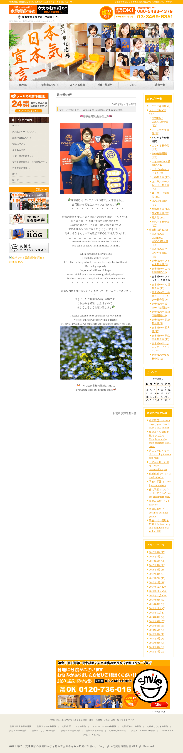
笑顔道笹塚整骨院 (17, 730)
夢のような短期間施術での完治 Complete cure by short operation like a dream (159, 439)
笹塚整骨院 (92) (160, 213)
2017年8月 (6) (156, 604)
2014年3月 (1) (156, 638)
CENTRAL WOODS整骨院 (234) (160, 122)
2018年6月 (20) (157, 561)
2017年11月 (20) (158, 591)
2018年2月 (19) (157, 578)
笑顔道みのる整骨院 (46, 726)
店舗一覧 (115, 720)
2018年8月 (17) (157, 552)
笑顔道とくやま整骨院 (157, 726)
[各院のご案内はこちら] (113, 708)
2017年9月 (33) (157, 599)
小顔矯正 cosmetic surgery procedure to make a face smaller (159, 424)
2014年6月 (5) (156, 625)
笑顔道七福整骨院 (117, 730)
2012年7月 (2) (156, 651)
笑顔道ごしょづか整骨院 (44, 730)
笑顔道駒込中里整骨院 (20, 726)
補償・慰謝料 (95, 720)
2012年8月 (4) (156, 647)
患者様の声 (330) (158, 229)
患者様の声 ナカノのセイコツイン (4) (160, 347)
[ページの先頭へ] (163, 712)
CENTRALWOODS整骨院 (104, 726)
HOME (52, 720)
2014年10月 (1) (157, 612)
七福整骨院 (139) (161, 177)
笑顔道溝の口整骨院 (131, 726)
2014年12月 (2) (157, 608)
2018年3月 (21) (157, 573)
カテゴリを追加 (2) (159, 106)
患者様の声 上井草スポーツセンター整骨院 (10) (161, 296)
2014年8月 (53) (157, 621)
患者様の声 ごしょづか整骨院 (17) (161, 253)
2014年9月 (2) (156, 617)
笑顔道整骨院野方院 (70, 730)
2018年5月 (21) (157, 565)
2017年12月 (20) (158, 586)
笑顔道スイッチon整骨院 (143, 730)
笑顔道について (64, 720)
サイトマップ (127, 720)
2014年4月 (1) (156, 634)
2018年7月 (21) (157, 556)
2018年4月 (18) (157, 569)
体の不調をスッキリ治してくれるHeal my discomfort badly (160, 493)
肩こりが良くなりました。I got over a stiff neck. (160, 454)
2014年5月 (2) (156, 630)
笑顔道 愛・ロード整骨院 (74, 726)
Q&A (106, 720)
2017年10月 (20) (158, 595)
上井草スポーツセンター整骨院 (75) (160, 185)
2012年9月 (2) (156, 642)
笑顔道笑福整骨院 (94, 730)
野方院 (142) (158, 217)
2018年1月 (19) (157, 582)
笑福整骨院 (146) (161, 209)
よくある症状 (80, 720)
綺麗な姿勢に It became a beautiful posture (158, 513)
